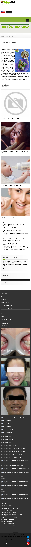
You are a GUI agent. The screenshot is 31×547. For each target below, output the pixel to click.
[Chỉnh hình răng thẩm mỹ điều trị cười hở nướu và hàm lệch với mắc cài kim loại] (15, 460)
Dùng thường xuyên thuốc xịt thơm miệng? (12, 230)
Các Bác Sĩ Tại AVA (6, 319)
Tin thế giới (6, 282)
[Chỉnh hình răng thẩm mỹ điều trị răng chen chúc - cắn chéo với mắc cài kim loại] (15, 473)
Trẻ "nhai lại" (6, 225)
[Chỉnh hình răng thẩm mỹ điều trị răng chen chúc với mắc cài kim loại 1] (15, 486)
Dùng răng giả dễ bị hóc (8, 228)
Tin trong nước (18, 34)
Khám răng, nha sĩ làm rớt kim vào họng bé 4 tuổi (13, 224)
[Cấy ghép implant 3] (6, 426)
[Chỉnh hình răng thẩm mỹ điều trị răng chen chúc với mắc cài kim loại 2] (15, 490)
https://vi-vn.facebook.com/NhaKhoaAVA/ (16, 527)
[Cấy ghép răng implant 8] (7, 442)
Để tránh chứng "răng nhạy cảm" (10, 243)
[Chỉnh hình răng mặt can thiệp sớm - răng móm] (11, 454)
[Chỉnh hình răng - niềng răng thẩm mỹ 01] (10, 445)
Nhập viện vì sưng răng (8, 222)
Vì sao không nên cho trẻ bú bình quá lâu (11, 185)
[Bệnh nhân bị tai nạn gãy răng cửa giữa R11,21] (15, 342)
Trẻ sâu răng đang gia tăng (8, 231)
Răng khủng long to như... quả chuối (10, 227)
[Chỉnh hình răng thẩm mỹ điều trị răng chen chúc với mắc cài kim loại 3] (15, 495)
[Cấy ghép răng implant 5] (7, 432)
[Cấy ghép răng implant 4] (7, 429)
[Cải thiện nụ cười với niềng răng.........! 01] (15, 371)
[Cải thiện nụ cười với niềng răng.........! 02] (15, 401)
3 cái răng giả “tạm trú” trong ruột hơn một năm (13, 118)
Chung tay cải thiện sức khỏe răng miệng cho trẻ (13, 238)
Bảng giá (3, 313)
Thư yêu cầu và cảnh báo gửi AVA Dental (12, 240)
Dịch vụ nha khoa (5, 302)
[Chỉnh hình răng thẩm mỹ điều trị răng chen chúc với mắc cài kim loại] (15, 477)
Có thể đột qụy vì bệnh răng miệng (10, 217)
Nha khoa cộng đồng (6, 308)
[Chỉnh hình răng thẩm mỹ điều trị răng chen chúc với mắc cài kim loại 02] (15, 482)
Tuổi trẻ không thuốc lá (8, 244)
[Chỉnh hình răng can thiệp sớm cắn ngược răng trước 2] (13, 451)
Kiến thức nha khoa (6, 310)
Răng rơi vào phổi (7, 241)
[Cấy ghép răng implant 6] (7, 436)
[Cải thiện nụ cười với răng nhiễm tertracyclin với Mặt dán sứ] (14, 417)
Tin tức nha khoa (10, 34)
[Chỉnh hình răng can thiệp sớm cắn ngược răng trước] (13, 448)
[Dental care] (3, 12)
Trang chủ (3, 34)
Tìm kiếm (9, 12)
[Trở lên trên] (15, 532)
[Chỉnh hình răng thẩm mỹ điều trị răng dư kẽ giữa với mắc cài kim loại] (15, 499)
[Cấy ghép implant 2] (6, 423)
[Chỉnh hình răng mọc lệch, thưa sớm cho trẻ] (11, 457)
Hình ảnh (3, 299)
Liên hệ (3, 316)
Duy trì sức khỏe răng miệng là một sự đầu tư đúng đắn (15, 246)
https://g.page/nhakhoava (12, 525)
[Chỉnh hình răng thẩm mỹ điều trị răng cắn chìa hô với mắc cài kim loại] (15, 469)
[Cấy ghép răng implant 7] (7, 439)
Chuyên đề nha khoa (6, 305)
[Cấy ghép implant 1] (6, 420)
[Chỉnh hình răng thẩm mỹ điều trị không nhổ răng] (12, 465)
